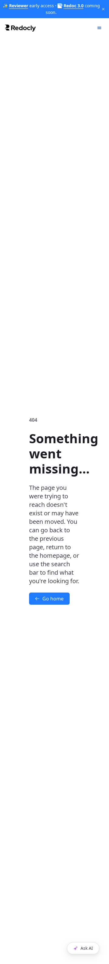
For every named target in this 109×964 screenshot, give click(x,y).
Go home (53, 598)
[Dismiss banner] (103, 9)
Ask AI (87, 948)
